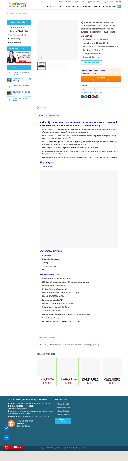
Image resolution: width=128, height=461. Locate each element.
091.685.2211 (30, 406)
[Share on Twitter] (86, 96)
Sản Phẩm (86, 7)
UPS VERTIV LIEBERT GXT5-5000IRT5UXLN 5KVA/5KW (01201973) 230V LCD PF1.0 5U (112, 380)
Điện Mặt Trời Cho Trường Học (21, 86)
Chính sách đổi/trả (63, 411)
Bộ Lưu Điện (10, 13)
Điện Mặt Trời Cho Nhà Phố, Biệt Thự (21, 93)
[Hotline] (6, 447)
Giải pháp (75, 7)
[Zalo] (6, 437)
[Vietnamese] (120, 2)
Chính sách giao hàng (63, 404)
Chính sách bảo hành (63, 407)
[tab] (42, 107)
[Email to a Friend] (89, 96)
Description (42, 107)
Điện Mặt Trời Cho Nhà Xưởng (20, 99)
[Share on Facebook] (82, 96)
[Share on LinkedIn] (96, 96)
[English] (117, 2)
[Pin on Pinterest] (93, 96)
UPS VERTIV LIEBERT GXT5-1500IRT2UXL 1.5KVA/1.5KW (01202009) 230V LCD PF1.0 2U (91, 380)
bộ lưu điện (86, 92)
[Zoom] (40, 58)
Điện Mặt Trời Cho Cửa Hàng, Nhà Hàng (22, 80)
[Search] (119, 6)
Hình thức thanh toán (63, 415)
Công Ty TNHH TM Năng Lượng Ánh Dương (74, 448)
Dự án (94, 7)
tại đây (96, 345)
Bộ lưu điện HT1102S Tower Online (47, 380)
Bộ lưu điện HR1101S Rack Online (68, 380)
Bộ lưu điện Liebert (21, 13)
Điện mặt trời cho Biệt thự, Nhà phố (21, 73)
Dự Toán (112, 7)
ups (101, 92)
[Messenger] (6, 428)
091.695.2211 (20, 406)
